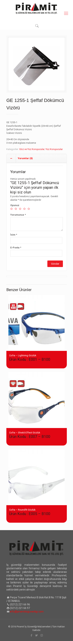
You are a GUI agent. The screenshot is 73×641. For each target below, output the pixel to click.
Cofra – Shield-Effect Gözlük (29, 435)
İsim (13, 234)
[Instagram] (42, 635)
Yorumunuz (18, 214)
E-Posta (15, 247)
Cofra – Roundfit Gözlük (29, 512)
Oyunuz (14, 205)
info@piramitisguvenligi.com (27, 611)
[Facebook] (32, 635)
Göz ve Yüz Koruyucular (31, 149)
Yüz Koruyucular (54, 149)
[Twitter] (37, 635)
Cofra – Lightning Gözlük (29, 358)
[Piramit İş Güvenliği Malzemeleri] (36, 8)
